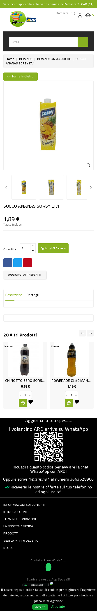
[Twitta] (17, 262)
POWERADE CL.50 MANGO (72, 380)
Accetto (40, 607)
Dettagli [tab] (33, 295)
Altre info (58, 606)
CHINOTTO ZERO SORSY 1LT (28, 380)
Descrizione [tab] (13, 295)
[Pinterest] (27, 262)
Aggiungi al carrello (53, 248)
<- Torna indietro (20, 76)
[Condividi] (7, 262)
